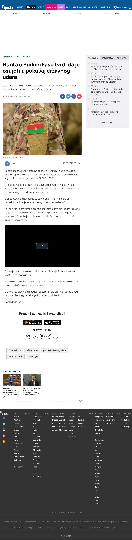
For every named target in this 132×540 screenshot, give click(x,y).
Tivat (97, 490)
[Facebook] (28, 336)
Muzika (62, 416)
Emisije (81, 420)
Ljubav (71, 433)
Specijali (73, 512)
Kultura (16, 430)
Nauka (16, 453)
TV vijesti (81, 415)
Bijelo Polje (99, 430)
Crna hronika (19, 426)
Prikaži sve (107, 122)
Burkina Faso (15, 350)
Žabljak (97, 503)
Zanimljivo (63, 420)
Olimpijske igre (37, 452)
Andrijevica (99, 420)
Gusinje (98, 443)
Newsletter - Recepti (76, 527)
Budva (97, 433)
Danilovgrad (99, 440)
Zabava (62, 413)
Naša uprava (19, 467)
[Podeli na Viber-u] (73, 96)
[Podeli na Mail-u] (79, 96)
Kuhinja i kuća (72, 428)
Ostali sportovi (36, 445)
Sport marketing (37, 475)
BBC (82, 512)
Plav (96, 470)
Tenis (35, 433)
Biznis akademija (18, 441)
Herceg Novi (98, 448)
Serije (80, 423)
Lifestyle (73, 413)
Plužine (97, 473)
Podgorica (99, 416)
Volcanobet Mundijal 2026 (37, 419)
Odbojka (36, 457)
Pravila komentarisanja (71, 521)
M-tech (16, 447)
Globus (55, 423)
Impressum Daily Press (92, 521)
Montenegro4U (113, 413)
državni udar (32, 350)
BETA (13, 164)
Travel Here (110, 420)
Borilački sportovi (36, 462)
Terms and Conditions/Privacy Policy (51, 527)
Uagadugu (33, 356)
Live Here (109, 423)
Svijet (55, 413)
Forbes (28, 413)
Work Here (110, 416)
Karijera (31, 527)
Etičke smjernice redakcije (33, 521)
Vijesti (16, 413)
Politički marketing (125, 425)
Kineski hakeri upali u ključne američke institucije (104, 113)
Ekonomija (18, 423)
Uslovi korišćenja (53, 521)
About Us (115, 527)
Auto (15, 436)
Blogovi (52, 512)
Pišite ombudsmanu (13, 521)
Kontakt (124, 521)
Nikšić (97, 463)
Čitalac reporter (19, 527)
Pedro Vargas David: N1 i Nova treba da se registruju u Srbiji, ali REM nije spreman (108, 92)
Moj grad (99, 413)
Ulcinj (97, 497)
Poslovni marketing (125, 418)
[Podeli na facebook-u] (62, 96)
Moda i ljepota (71, 421)
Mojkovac (98, 460)
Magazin (47, 413)
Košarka (36, 430)
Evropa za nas (55, 428)
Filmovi (81, 426)
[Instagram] (48, 336)
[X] (35, 336)
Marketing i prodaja (111, 521)
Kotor (97, 457)
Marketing (126, 413)
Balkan (55, 416)
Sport (36, 413)
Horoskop (72, 436)
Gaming (62, 426)
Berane (97, 426)
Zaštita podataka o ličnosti (98, 527)
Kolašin (97, 453)
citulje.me (121, 7)
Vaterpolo (37, 440)
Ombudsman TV (19, 462)
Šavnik (97, 487)
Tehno (16, 450)
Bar (96, 423)
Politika (16, 416)
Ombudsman (19, 457)
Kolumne (89, 413)
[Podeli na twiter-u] (68, 96)
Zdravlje (72, 416)
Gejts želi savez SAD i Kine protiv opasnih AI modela (106, 103)
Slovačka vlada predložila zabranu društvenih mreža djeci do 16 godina (107, 68)
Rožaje (97, 483)
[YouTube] (42, 336)
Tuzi (96, 493)
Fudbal (35, 426)
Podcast (17, 433)
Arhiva (62, 512)
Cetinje (97, 436)
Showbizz (63, 430)
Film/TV (62, 423)
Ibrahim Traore (15, 356)
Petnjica (98, 467)
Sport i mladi (35, 468)
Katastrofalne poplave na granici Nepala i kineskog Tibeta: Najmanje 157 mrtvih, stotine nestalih (107, 79)
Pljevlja (97, 480)
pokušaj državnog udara (54, 350)
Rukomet (36, 436)
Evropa (55, 420)
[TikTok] (55, 336)
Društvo (17, 420)
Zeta (96, 500)
